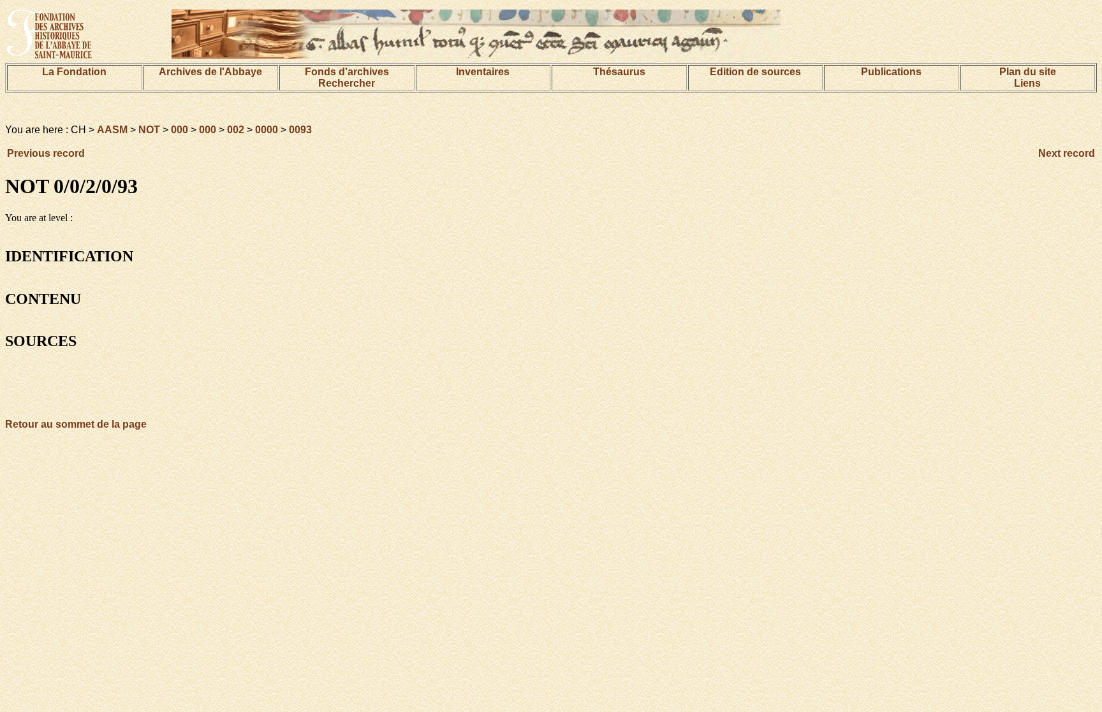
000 (179, 129)
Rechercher (346, 83)
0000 (266, 129)
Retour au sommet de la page (76, 424)
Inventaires (483, 71)
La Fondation (74, 71)
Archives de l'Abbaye (210, 71)
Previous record (46, 153)
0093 (300, 129)
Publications (891, 71)
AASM (112, 129)
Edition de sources (755, 71)
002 (235, 129)
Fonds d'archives (347, 71)
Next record (1066, 153)
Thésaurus (619, 71)
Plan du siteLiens (1027, 77)
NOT (149, 129)
